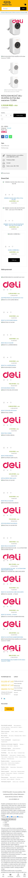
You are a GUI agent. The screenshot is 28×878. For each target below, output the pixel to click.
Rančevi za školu (5, 761)
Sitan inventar (10, 746)
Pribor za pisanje (5, 731)
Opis (2, 143)
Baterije (2, 737)
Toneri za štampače (6, 740)
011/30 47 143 (7, 681)
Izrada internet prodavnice (11, 796)
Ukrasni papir (7, 775)
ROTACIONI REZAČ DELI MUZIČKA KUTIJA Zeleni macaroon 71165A (13, 660)
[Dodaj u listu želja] (12, 194)
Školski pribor (9, 12)
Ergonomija (16, 746)
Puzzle (2, 775)
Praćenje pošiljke (11, 160)
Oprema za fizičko (22, 757)
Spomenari (3, 773)
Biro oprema (4, 735)
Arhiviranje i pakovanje (5, 727)
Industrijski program (6, 781)
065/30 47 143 (7, 685)
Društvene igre (20, 773)
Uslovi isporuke (18, 683)
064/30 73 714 (7, 689)
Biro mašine (11, 735)
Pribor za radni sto (14, 727)
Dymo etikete (21, 781)
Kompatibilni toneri (16, 740)
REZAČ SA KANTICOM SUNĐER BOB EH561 (12, 637)
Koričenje (7, 737)
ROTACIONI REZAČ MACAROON (9, 523)
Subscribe (9, 709)
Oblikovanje (3, 758)
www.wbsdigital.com (14, 799)
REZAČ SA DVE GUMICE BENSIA (9, 320)
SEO (20, 796)
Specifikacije (5, 146)
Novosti (16, 692)
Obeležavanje (3, 746)
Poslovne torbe (13, 767)
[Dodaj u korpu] (5, 194)
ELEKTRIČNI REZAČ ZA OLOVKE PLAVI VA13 (12, 298)
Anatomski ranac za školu (15, 761)
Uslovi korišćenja (18, 688)
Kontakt (8, 163)
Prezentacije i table (18, 735)
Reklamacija (17, 685)
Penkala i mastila (4, 733)
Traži (23, 8)
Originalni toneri (4, 741)
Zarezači (23, 12)
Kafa (12, 752)
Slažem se (12, 819)
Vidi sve (14, 260)
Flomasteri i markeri (20, 755)
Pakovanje (21, 744)
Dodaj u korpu (20, 115)
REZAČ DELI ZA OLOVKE (7, 343)
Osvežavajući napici (21, 752)
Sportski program (4, 769)
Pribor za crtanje (4, 757)
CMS (11, 794)
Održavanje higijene (6, 748)
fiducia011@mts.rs (5, 694)
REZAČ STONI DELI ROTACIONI (9, 410)
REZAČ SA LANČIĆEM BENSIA (8, 365)
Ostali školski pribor (10, 758)
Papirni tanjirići (13, 777)
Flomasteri (21, 731)
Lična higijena (3, 750)
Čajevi (15, 752)
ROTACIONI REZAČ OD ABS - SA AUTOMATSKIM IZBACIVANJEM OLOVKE (13, 569)
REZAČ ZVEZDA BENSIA (7, 455)
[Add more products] (11, 115)
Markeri (16, 731)
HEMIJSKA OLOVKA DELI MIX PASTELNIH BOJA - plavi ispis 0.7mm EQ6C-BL (14, 225)
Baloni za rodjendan (10, 779)
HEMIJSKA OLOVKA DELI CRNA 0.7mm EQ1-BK (13, 199)
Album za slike (13, 771)
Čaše (9, 752)
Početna (3, 12)
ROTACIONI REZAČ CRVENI (8, 388)
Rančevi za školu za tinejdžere (13, 763)
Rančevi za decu (4, 763)
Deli (6, 130)
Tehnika (24, 735)
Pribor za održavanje (16, 748)
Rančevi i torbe (4, 767)
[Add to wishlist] (2, 119)
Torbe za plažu (19, 767)
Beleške (20, 727)
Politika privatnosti (18, 681)
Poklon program (5, 771)
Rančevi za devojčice (11, 764)
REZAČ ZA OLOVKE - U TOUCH (9, 614)
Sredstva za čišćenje (11, 750)
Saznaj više (4, 819)
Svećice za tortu (20, 777)
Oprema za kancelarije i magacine (9, 744)
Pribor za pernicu (16, 12)
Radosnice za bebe (20, 771)
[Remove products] (1, 115)
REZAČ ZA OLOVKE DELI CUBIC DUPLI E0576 (12, 592)
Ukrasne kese (17, 779)
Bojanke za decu (9, 773)
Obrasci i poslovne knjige (5, 729)
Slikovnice (15, 773)
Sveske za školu (11, 757)
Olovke (12, 731)
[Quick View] (9, 194)
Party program (4, 777)
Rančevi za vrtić (4, 764)
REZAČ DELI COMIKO (6, 433)
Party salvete (3, 779)
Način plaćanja (17, 690)
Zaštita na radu (15, 781)
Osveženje (3, 752)
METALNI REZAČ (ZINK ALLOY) (8, 478)
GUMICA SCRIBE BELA (13, 250)
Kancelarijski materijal (6, 725)
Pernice (16, 757)
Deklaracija (4, 148)
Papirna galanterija (17, 725)
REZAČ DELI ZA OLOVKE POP (8, 546)
